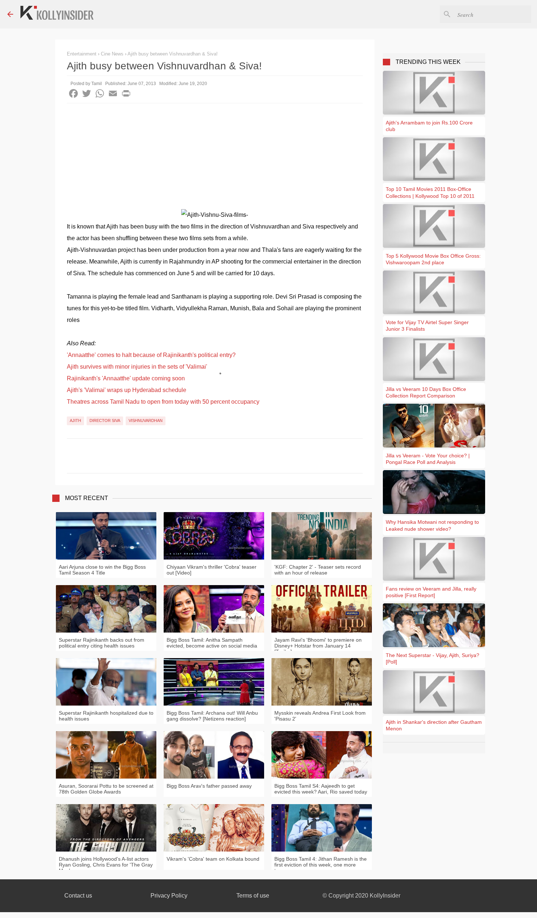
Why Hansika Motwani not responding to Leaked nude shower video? (432, 525)
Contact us (78, 895)
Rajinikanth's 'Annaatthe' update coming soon (126, 378)
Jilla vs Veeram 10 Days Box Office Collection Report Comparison (426, 392)
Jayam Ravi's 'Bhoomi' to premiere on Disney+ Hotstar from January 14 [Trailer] (318, 645)
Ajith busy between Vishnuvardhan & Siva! (172, 54)
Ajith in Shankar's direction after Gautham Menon (434, 725)
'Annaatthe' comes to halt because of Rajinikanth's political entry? (151, 355)
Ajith (75, 420)
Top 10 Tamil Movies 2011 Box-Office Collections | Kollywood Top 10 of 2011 (430, 192)
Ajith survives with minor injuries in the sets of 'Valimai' (137, 367)
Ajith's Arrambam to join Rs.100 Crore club (429, 126)
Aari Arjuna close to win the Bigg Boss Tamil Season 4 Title (102, 570)
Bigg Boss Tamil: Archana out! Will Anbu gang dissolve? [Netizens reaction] (212, 716)
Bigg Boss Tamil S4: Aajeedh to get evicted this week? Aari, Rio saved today (320, 789)
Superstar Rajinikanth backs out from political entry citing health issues (101, 643)
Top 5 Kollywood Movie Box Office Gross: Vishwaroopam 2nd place (433, 259)
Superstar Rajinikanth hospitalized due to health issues (106, 716)
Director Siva (105, 420)
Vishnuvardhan (146, 420)
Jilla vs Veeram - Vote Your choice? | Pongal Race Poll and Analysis (428, 459)
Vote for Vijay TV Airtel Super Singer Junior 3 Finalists (427, 325)
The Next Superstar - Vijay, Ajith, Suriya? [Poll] (432, 658)
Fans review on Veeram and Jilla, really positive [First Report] (431, 592)
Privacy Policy (169, 895)
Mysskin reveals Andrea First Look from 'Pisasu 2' (320, 716)
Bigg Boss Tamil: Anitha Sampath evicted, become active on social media (212, 643)
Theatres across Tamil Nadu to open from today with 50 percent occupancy (163, 402)
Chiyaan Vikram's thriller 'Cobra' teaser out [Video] (211, 570)
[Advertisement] (215, 158)
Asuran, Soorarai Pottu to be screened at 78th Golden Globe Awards (106, 789)
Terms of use (252, 895)
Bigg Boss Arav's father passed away (209, 786)
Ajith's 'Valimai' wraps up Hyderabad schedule (126, 390)
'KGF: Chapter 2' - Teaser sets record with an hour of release (317, 570)
